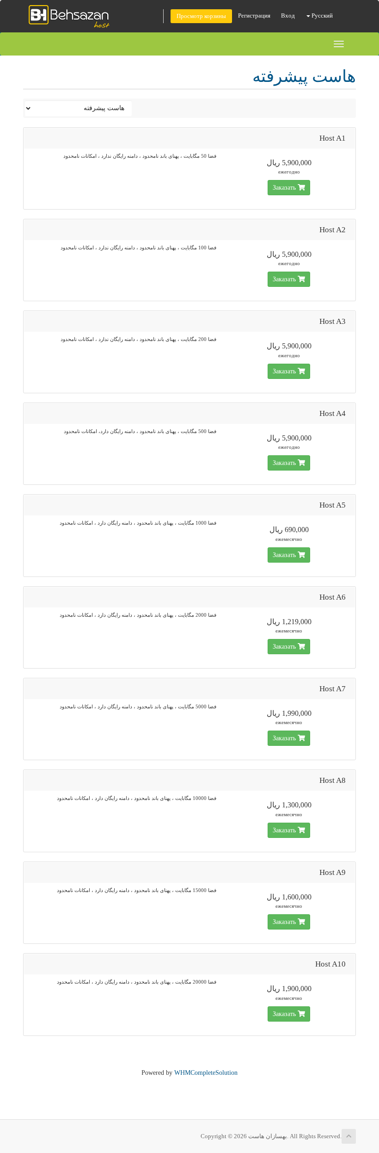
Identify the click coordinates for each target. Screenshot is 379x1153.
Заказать (285, 187)
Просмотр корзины (201, 16)
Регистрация (254, 15)
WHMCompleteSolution (206, 1072)
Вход (288, 15)
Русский (321, 15)
